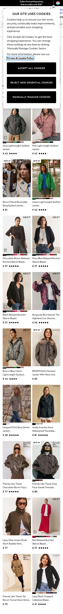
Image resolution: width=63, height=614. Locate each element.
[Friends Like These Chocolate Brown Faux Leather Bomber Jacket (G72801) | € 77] (17, 460)
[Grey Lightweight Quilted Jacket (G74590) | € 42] (17, 122)
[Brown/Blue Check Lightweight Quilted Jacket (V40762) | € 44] (17, 347)
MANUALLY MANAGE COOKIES (32, 97)
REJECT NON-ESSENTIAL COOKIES (31, 82)
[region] (31, 58)
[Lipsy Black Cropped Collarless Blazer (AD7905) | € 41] (46, 573)
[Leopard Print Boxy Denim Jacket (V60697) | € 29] (17, 404)
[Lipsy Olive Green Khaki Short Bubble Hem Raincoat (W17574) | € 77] (17, 516)
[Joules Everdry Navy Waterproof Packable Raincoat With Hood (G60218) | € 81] (46, 404)
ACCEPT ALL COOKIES (31, 68)
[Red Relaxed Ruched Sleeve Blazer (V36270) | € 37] (46, 516)
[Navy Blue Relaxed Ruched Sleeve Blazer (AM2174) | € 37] (46, 235)
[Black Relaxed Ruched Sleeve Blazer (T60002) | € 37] (17, 291)
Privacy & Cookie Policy (20, 58)
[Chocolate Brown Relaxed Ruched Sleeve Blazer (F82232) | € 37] (17, 235)
